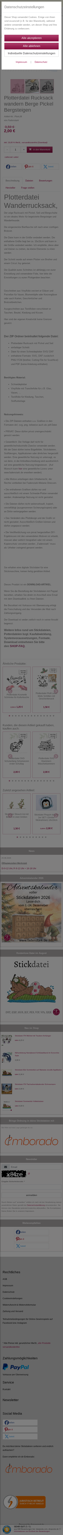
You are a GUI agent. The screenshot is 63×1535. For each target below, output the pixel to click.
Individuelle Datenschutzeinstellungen (31, 53)
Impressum (21, 62)
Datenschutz (41, 62)
